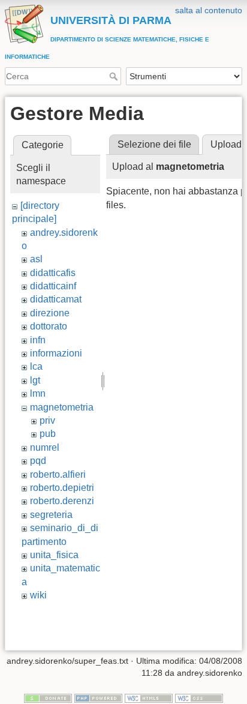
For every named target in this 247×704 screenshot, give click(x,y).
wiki (38, 595)
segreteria (51, 515)
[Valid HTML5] (149, 698)
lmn (38, 393)
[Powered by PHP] (98, 698)
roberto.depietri (62, 488)
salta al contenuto (208, 10)
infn (38, 340)
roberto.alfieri (58, 474)
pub (48, 434)
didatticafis (53, 273)
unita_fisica (54, 555)
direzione (50, 313)
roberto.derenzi (62, 501)
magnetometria (62, 407)
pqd (38, 461)
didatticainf (53, 286)
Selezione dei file (154, 144)
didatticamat (56, 299)
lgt (35, 380)
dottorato (48, 326)
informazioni (56, 353)
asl (36, 259)
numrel (44, 447)
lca (36, 366)
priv (47, 420)
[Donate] (48, 698)
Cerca (115, 76)
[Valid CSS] (199, 698)
